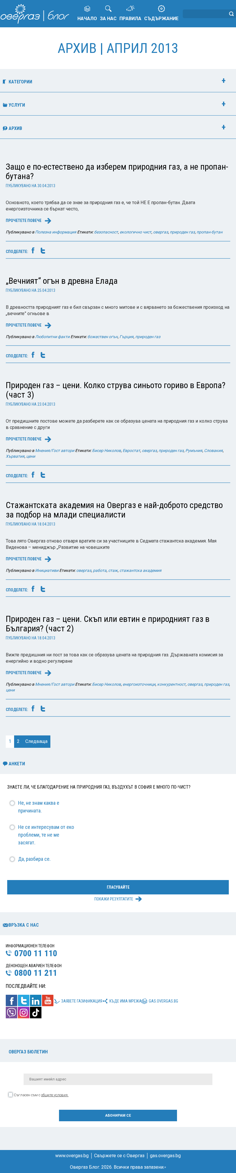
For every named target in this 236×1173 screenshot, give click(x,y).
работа (99, 570)
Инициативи (46, 570)
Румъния (193, 450)
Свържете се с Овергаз (119, 1155)
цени (30, 456)
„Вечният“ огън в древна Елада (62, 281)
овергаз (160, 232)
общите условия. (54, 1095)
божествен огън (102, 336)
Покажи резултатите (113, 899)
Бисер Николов (106, 450)
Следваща (36, 741)
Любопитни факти (52, 336)
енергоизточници (139, 684)
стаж (113, 570)
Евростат (131, 450)
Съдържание (161, 18)
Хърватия (15, 456)
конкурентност (171, 684)
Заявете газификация (81, 1001)
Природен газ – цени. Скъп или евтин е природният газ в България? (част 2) (108, 623)
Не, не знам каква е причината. (38, 807)
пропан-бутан (209, 232)
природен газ (182, 232)
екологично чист (135, 232)
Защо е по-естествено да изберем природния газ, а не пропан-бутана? (117, 171)
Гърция (126, 336)
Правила (130, 18)
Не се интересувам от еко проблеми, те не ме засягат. (46, 835)
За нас (108, 18)
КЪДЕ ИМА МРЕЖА (125, 1001)
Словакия (213, 450)
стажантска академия (140, 570)
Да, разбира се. (34, 859)
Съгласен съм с (41, 1095)
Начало (87, 18)
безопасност (106, 232)
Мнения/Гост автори (54, 450)
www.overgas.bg (72, 1155)
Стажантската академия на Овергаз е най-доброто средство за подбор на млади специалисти (114, 510)
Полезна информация (55, 232)
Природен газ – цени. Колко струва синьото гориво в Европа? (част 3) (115, 390)
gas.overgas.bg (163, 1001)
